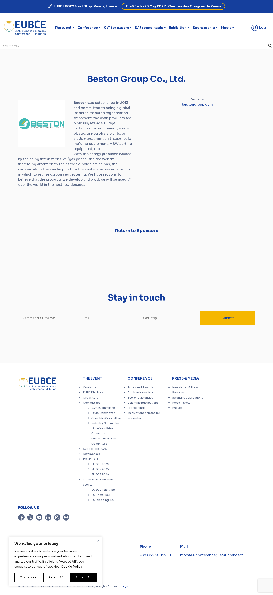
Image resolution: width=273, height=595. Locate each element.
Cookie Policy (71, 567)
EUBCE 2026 (100, 464)
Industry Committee (105, 423)
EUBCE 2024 (100, 474)
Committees (91, 402)
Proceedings (136, 408)
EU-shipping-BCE (103, 500)
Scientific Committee (106, 418)
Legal (125, 586)
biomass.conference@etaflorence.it (211, 555)
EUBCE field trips (103, 490)
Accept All (83, 577)
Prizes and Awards (140, 387)
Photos (177, 408)
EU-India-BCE (101, 495)
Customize (27, 577)
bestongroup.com (197, 104)
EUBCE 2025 (100, 469)
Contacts (89, 387)
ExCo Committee (103, 413)
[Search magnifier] (270, 46)
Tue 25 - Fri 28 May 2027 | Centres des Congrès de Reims (173, 6)
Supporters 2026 (95, 449)
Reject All (55, 577)
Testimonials (91, 454)
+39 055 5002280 (155, 555)
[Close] (98, 541)
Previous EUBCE (94, 459)
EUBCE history (93, 392)
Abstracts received (141, 392)
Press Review (181, 402)
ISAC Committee (103, 408)
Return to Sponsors (136, 230)
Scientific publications (143, 402)
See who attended (140, 397)
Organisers (90, 397)
